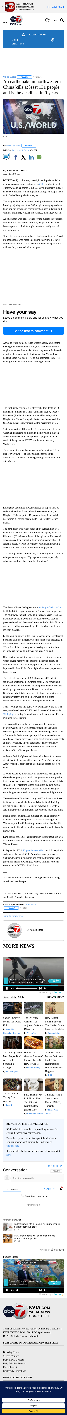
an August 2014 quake (50, 607)
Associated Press (13, 146)
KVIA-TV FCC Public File (16, 1332)
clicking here (12, 1145)
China (42, 184)
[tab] (12, 1189)
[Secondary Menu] (7, 20)
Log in (51, 1166)
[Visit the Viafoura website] (57, 1249)
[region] (33, 1208)
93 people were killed (33, 850)
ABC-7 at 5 (18, 43)
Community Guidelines (49, 1328)
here (8, 1154)
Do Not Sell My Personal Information (21, 1336)
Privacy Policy (29, 1328)
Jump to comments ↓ (13, 916)
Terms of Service (11, 1328)
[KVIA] (20, 20)
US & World (30, 904)
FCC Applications (41, 1332)
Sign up (58, 1166)
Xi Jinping (8, 714)
